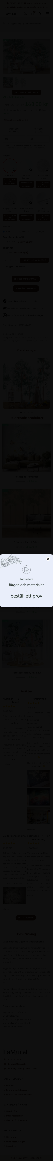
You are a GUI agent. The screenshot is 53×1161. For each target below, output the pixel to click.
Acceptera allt (26, 593)
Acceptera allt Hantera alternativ (26, 601)
